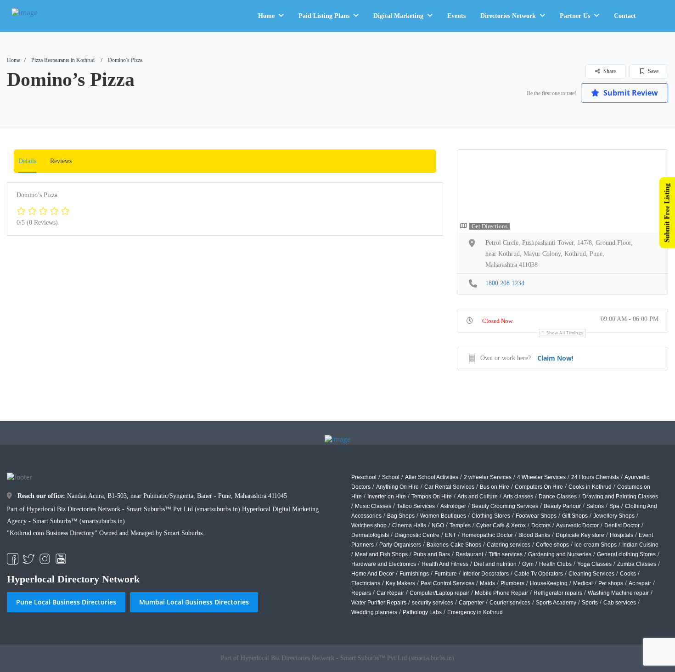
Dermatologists (370, 535)
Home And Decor (372, 573)
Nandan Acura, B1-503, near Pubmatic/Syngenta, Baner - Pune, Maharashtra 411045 (152, 495)
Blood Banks (534, 535)
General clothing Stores (626, 554)
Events (456, 15)
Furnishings (414, 573)
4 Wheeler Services (541, 477)
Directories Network (508, 15)
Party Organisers (400, 545)
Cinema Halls (409, 525)
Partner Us (575, 15)
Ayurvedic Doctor (577, 525)
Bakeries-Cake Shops (454, 545)
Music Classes (373, 506)
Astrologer (453, 506)
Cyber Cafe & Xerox (501, 525)
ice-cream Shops (595, 545)
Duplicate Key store (580, 535)
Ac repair (640, 583)
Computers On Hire (539, 487)
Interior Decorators (485, 573)
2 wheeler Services (488, 477)
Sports (590, 602)
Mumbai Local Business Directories (194, 602)
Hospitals (621, 535)
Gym (528, 564)
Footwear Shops (536, 516)
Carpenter (471, 602)
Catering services (508, 545)
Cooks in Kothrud (590, 487)
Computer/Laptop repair (439, 593)
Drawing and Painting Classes (620, 496)
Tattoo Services (416, 506)
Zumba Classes (636, 564)
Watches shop (369, 525)
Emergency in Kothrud (475, 612)
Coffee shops (552, 545)
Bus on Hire (494, 487)
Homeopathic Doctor (487, 535)
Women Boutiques (443, 516)
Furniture (445, 573)
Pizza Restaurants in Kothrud (63, 60)
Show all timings (564, 333)
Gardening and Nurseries (559, 554)
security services (432, 602)
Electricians (365, 583)
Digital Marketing (398, 15)
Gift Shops (575, 516)
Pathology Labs (422, 612)
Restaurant (469, 554)
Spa (614, 506)
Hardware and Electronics (383, 564)
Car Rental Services (449, 487)
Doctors (541, 525)
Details (27, 161)
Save (652, 71)
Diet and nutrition (495, 564)
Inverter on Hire (386, 496)
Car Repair (390, 593)
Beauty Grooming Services (505, 506)
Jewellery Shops (614, 516)
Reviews (61, 161)
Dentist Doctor (622, 525)
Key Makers (400, 583)
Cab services (619, 602)
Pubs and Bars (431, 554)
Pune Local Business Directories (66, 602)
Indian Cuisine (640, 545)
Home (266, 15)
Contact (625, 15)
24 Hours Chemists (595, 477)
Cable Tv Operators (538, 573)
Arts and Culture (477, 496)
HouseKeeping (549, 583)
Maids (487, 583)
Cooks (628, 573)
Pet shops (610, 583)
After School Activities (431, 477)
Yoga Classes (594, 564)
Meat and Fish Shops (381, 554)
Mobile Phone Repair (501, 593)
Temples (460, 525)
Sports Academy (556, 602)
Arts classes (518, 496)
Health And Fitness (445, 564)
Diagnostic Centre (416, 535)
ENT (450, 535)
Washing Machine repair (618, 593)
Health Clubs (555, 564)
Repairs (361, 593)
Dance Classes (558, 496)
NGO (438, 525)
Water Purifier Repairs (378, 602)
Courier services (509, 602)
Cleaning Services (591, 573)
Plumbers (512, 583)
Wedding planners (374, 612)
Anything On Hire (397, 487)
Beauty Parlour (562, 506)
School (390, 477)
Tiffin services (506, 554)
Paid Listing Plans (323, 15)
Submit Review (630, 93)
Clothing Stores (491, 516)
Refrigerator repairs (558, 593)
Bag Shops (401, 516)
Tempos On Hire (431, 496)
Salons (595, 506)
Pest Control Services (447, 583)
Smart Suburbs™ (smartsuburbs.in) (79, 521)
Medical (583, 583)
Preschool (364, 477)
